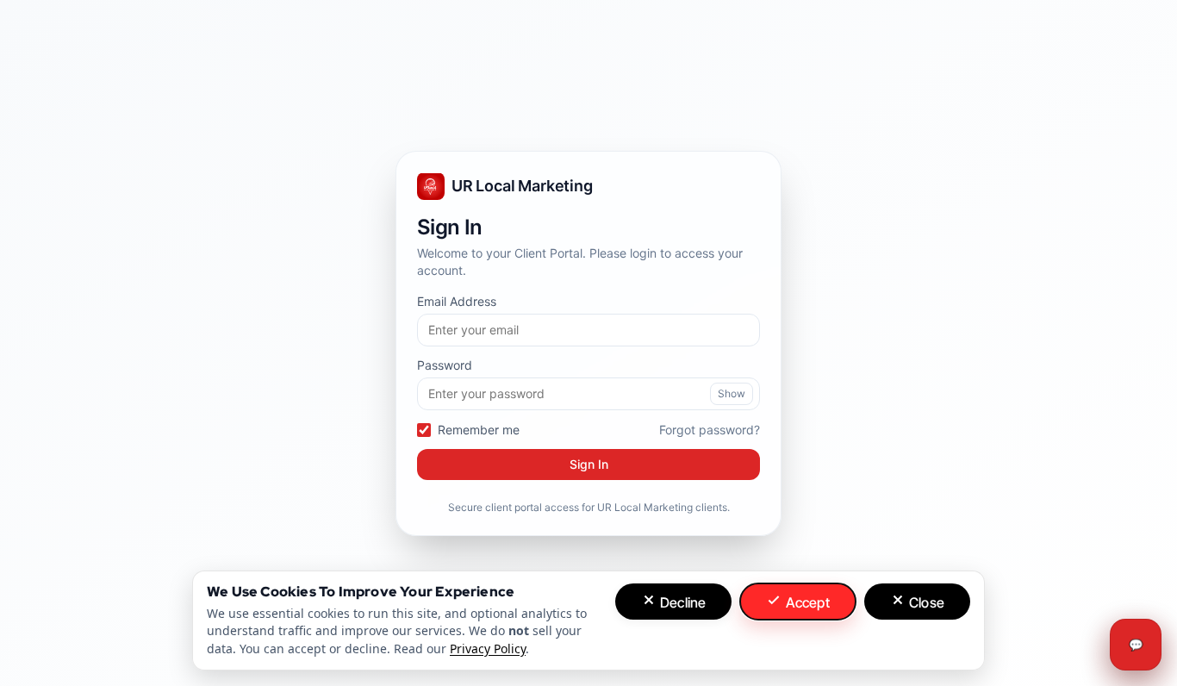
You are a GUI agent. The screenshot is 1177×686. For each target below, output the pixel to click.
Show (731, 393)
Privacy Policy (488, 648)
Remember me (479, 429)
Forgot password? (709, 428)
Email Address (456, 301)
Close (925, 602)
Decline (682, 602)
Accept (805, 602)
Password (444, 365)
